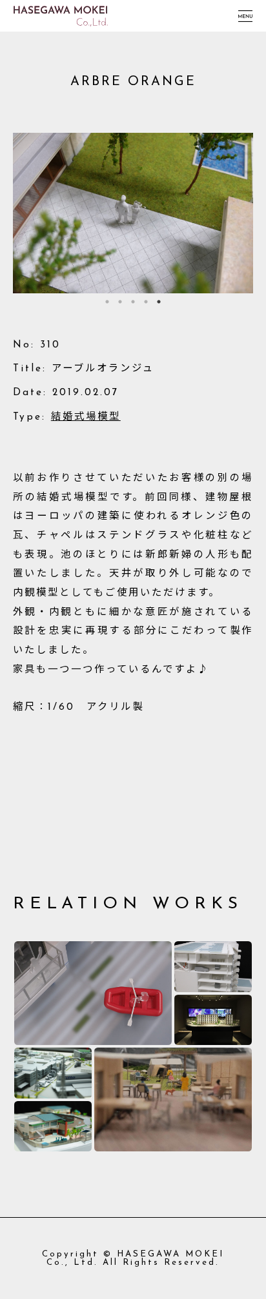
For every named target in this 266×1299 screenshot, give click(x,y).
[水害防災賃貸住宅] (93, 993)
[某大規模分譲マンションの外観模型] (213, 1019)
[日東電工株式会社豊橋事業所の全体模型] (53, 1072)
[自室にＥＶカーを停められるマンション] (213, 966)
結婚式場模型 (86, 417)
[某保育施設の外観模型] (53, 1126)
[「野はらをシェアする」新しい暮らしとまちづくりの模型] (173, 1099)
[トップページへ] (61, 10)
